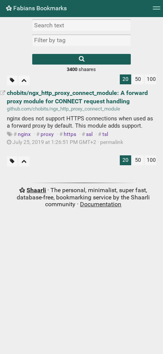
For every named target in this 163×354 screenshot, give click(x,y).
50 (138, 79)
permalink (67, 142)
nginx (24, 134)
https (70, 134)
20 (125, 79)
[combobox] (81, 40)
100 (151, 79)
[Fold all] (24, 81)
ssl (89, 134)
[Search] (81, 59)
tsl (105, 134)
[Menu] (156, 10)
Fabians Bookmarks (39, 8)
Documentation (100, 204)
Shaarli (36, 190)
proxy (47, 134)
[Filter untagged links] (12, 81)
